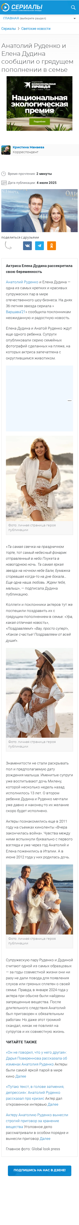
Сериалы (8, 29)
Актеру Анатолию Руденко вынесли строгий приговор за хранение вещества (37, 1121)
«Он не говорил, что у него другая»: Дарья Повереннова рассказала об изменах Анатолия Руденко (36, 1058)
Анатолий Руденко (22, 282)
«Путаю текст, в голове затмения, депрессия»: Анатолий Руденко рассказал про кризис (35, 1092)
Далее (20, 1076)
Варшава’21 (15, 312)
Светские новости (35, 29)
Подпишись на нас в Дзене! (40, 1170)
